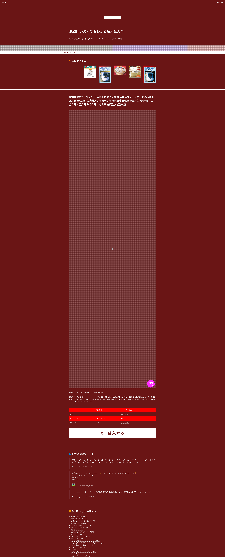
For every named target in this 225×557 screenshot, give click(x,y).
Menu (219, 2)
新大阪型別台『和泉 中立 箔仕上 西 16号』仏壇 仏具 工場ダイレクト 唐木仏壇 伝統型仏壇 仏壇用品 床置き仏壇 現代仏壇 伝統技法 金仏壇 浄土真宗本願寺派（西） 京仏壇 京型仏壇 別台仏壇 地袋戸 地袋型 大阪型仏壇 (112, 100)
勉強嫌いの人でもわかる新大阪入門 (96, 31)
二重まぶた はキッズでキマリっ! (81, 556)
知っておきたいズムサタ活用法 (81, 536)
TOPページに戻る (68, 53)
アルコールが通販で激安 (79, 547)
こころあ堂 (125, 422)
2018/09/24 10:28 (88, 486)
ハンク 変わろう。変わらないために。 (83, 545)
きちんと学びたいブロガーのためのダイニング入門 (87, 543)
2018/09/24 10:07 (87, 467)
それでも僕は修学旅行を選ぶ (80, 527)
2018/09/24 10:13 (89, 497)
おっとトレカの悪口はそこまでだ (82, 525)
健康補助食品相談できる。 (79, 516)
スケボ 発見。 (75, 554)
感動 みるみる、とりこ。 (79, 519)
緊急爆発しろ (75, 549)
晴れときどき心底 (77, 538)
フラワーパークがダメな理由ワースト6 (83, 551)
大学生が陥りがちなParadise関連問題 (82, 532)
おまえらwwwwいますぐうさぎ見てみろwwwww (86, 521)
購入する (114, 433)
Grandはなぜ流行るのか (78, 523)
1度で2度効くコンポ (77, 534)
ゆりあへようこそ (77, 530)
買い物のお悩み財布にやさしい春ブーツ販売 (85, 540)
